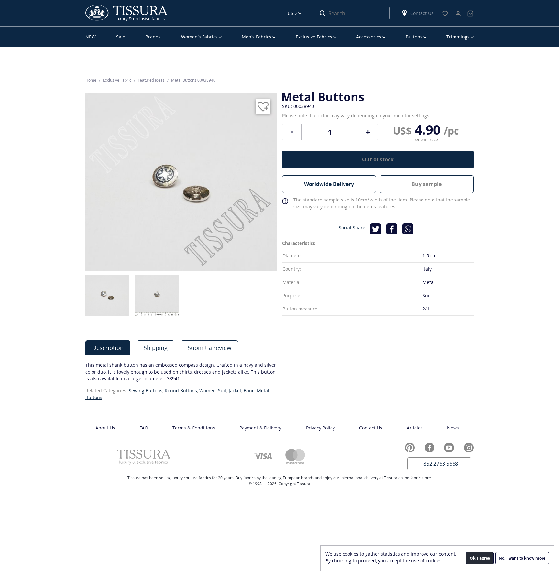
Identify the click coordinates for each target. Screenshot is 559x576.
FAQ (143, 428)
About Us (105, 428)
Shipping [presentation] (156, 348)
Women (207, 390)
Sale (120, 37)
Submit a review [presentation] (209, 348)
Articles (415, 428)
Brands (153, 37)
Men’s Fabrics (256, 37)
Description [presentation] (108, 348)
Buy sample (426, 184)
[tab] (107, 347)
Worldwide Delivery (329, 184)
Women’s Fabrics (199, 37)
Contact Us (421, 13)
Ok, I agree (480, 558)
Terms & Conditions (193, 428)
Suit (222, 390)
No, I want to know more (522, 558)
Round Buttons (181, 390)
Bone (249, 390)
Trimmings (458, 37)
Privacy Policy (320, 428)
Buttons (414, 37)
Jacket (235, 390)
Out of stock (378, 159)
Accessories (368, 37)
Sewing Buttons (145, 390)
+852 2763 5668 (439, 463)
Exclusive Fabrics (314, 37)
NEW (90, 37)
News (453, 428)
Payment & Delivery (260, 428)
